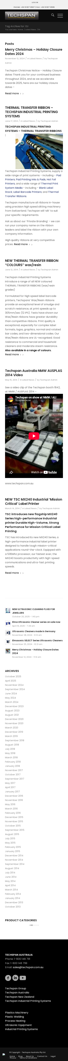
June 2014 (10, 876)
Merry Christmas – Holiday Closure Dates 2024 (33, 51)
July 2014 (10, 872)
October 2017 (13, 774)
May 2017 (10, 783)
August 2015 (12, 834)
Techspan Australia (17, 992)
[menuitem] (35, 2)
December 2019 (14, 731)
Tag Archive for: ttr (17, 26)
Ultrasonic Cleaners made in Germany (33, 631)
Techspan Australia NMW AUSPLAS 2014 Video (33, 372)
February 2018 (13, 761)
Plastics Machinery (16, 1012)
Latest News (36, 58)
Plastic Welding (14, 1017)
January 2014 (12, 898)
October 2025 (13, 676)
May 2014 (10, 881)
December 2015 (14, 817)
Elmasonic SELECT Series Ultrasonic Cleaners (37, 640)
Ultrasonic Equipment (18, 1025)
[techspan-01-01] (28, 15)
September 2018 (14, 740)
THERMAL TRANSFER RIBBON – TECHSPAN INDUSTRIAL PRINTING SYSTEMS (31, 112)
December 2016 (14, 795)
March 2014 (11, 889)
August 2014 (12, 868)
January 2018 (12, 766)
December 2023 (14, 706)
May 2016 (10, 804)
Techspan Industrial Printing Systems (28, 1001)
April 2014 (10, 885)
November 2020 (14, 723)
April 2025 (10, 680)
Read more (12, 93)
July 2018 (10, 749)
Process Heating (15, 1021)
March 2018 (11, 757)
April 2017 (10, 787)
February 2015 (13, 847)
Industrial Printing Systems (21, 1029)
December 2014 (14, 855)
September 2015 (14, 830)
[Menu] (58, 15)
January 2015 (12, 851)
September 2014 (14, 864)
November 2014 (14, 859)
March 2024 (11, 702)
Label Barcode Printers (27, 192)
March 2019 (11, 736)
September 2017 (14, 778)
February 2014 (13, 894)
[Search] (51, 15)
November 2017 (14, 770)
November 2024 (14, 685)
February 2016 (13, 813)
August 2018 (12, 744)
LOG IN (35, 2)
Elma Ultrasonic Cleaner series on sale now (36, 622)
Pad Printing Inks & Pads (31, 179)
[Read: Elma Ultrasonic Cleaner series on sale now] (8, 623)
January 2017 (12, 791)
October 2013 (13, 906)
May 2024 (10, 697)
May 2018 (10, 753)
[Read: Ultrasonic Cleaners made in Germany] (8, 633)
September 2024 (15, 689)
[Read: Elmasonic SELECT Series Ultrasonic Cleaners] (8, 642)
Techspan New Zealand (19, 997)
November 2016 (14, 800)
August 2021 (12, 714)
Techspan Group (15, 988)
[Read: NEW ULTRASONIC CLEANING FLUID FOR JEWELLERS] (8, 610)
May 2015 (10, 842)
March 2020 (11, 727)
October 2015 (13, 825)
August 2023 (12, 710)
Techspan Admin (49, 121)
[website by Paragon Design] (4, 1054)
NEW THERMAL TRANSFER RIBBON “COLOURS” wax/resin (31, 262)
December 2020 (14, 719)
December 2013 (14, 902)
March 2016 (11, 808)
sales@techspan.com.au (28, 967)
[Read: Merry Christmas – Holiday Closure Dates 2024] (8, 651)
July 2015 (10, 838)
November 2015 (14, 821)
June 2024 (11, 693)
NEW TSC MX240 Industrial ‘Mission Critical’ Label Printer (33, 501)
